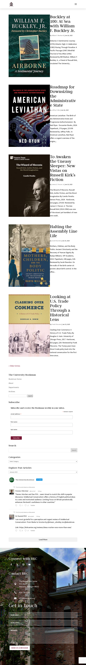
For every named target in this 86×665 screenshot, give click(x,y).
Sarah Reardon (56, 241)
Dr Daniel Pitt (21, 516)
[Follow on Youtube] (29, 564)
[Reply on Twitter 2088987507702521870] (17, 506)
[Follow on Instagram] (23, 564)
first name (14, 422)
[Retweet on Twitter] (14, 487)
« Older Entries (14, 366)
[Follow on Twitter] (17, 564)
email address (16, 414)
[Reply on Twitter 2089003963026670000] (17, 531)
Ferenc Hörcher (21, 491)
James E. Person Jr (58, 184)
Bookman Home (15, 379)
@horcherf (32, 491)
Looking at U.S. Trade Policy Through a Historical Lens (60, 308)
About (11, 383)
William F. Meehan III (58, 35)
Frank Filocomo (56, 324)
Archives (12, 391)
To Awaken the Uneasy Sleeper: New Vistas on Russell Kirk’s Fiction (62, 168)
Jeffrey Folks (56, 110)
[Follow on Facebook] (11, 564)
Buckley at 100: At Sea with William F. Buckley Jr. (63, 23)
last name (14, 429)
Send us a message (19, 648)
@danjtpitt (31, 516)
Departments (14, 387)
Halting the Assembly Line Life (63, 231)
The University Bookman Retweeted (25, 487)
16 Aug (39, 491)
